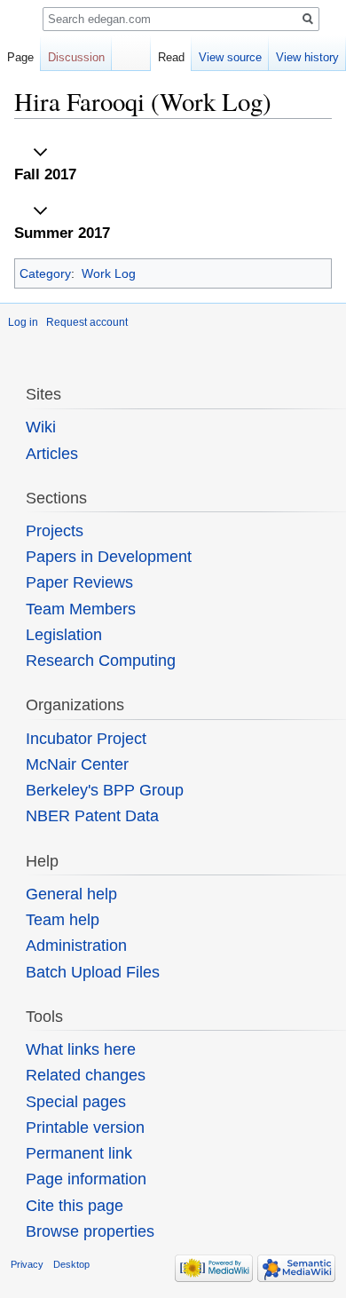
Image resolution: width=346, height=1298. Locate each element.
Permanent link (79, 1153)
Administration (76, 945)
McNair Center (77, 764)
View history (307, 57)
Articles (52, 454)
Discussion (76, 57)
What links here (81, 1049)
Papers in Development (109, 557)
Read (171, 57)
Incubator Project (86, 739)
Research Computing (101, 660)
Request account (87, 322)
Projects (54, 531)
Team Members (81, 609)
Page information (86, 1179)
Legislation (64, 635)
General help (71, 894)
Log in (23, 322)
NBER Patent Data (92, 816)
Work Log (109, 273)
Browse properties (90, 1231)
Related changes (85, 1075)
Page (20, 57)
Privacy (27, 1264)
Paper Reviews (79, 582)
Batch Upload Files (93, 972)
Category (45, 273)
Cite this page (74, 1206)
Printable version (85, 1127)
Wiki (41, 427)
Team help (62, 920)
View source (230, 57)
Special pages (76, 1102)
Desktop (71, 1264)
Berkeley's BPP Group (105, 790)
